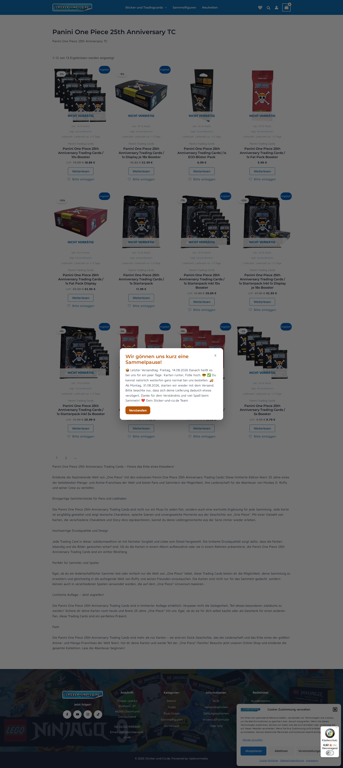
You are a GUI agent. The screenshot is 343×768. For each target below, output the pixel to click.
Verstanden (138, 410)
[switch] (330, 753)
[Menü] (336, 728)
